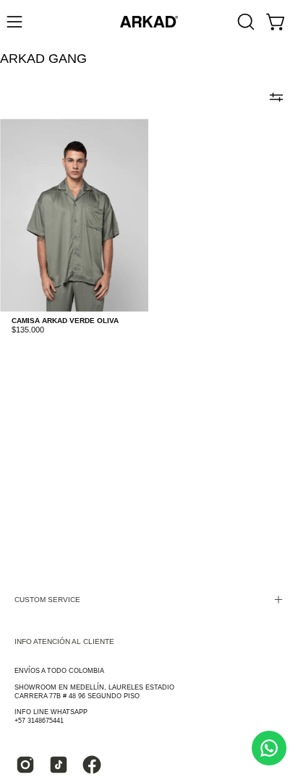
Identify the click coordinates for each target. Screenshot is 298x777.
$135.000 (28, 330)
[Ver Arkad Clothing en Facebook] (92, 765)
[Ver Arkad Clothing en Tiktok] (58, 765)
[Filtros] (276, 97)
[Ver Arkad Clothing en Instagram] (25, 765)
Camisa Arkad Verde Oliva (65, 321)
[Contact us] (269, 748)
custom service (47, 600)
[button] (244, 22)
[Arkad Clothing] (149, 22)
